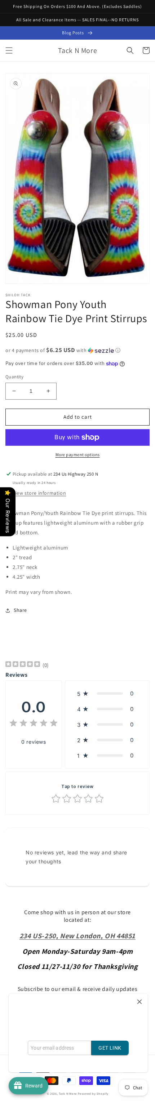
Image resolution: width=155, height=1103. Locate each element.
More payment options (78, 454)
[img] (22, 665)
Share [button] (20, 610)
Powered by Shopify (93, 1093)
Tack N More (68, 1093)
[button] (9, 50)
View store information (39, 493)
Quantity (14, 377)
